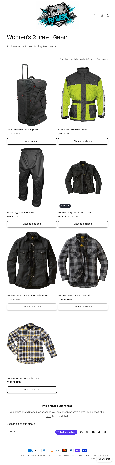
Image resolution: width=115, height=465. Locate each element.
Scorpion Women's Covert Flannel (23, 378)
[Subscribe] (50, 432)
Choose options (83, 141)
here (48, 416)
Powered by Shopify (38, 455)
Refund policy (85, 455)
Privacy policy (55, 455)
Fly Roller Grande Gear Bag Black (22, 130)
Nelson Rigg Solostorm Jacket (72, 130)
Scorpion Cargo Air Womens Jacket (75, 213)
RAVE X (26, 455)
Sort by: (64, 59)
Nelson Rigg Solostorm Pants (21, 213)
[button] (6, 15)
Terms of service (100, 455)
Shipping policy (70, 455)
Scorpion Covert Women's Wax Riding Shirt (27, 295)
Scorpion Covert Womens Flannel (74, 295)
